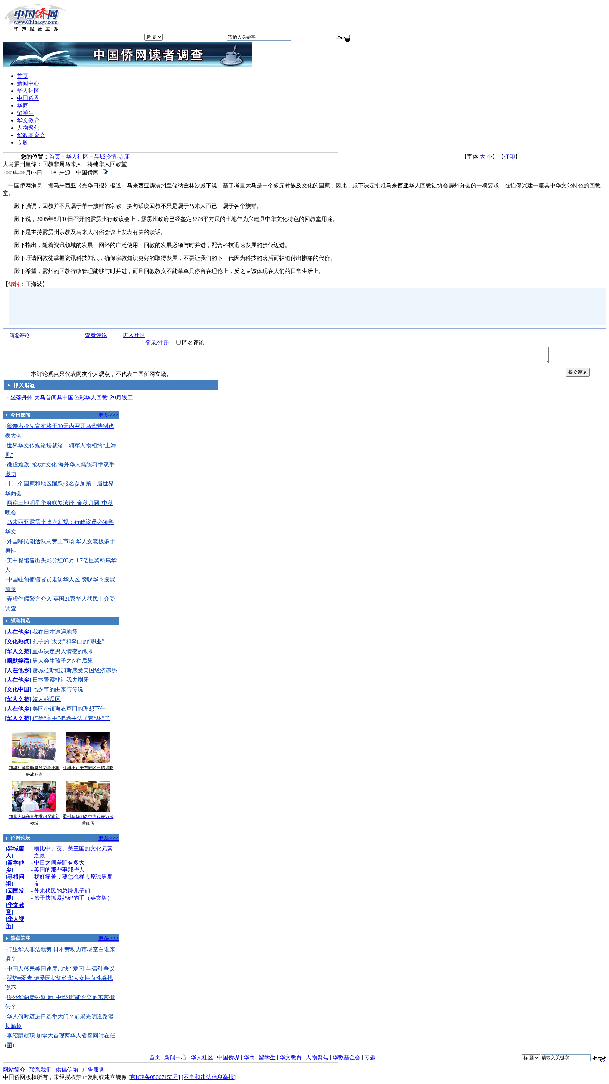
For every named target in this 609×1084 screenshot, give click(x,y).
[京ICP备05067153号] (154, 1077)
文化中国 (18, 689)
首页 (22, 76)
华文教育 (28, 120)
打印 (509, 157)
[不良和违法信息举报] (209, 1077)
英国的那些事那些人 (59, 870)
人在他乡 (18, 632)
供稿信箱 (67, 1070)
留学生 (25, 113)
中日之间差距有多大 (59, 863)
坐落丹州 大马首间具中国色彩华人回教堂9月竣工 (71, 398)
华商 (22, 106)
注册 (163, 343)
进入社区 (134, 335)
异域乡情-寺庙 (112, 157)
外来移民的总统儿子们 (62, 891)
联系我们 (40, 1070)
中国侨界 (28, 98)
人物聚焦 (28, 128)
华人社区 (28, 91)
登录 (150, 343)
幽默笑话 (18, 661)
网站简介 (14, 1070)
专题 (22, 142)
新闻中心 (28, 83)
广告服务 (93, 1070)
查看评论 (96, 335)
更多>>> (108, 415)
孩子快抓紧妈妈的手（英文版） (73, 898)
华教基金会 (31, 135)
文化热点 (18, 641)
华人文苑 (18, 651)
